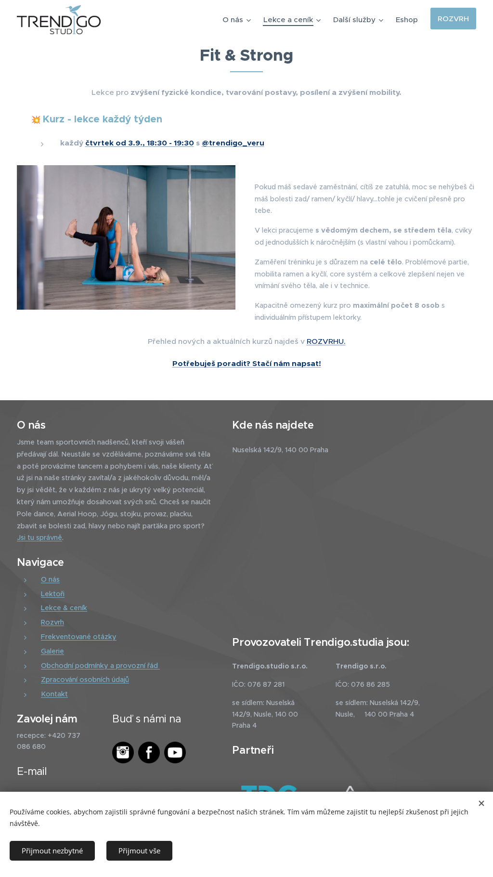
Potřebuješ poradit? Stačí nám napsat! (246, 363)
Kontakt (54, 694)
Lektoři (53, 593)
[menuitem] (238, 20)
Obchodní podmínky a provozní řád (100, 665)
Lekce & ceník (64, 607)
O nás (50, 579)
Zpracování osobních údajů (85, 679)
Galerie (52, 651)
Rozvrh (52, 622)
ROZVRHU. (326, 341)
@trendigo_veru (233, 143)
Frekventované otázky (79, 636)
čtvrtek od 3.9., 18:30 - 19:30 (139, 143)
